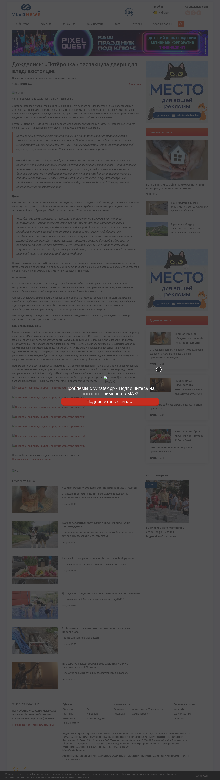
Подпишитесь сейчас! (110, 401)
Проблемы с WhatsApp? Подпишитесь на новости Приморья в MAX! (110, 391)
